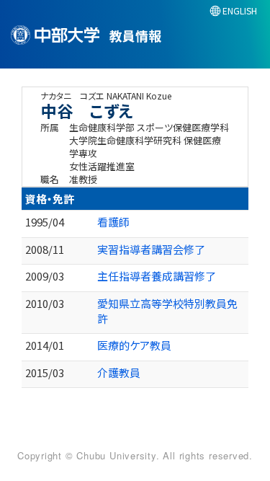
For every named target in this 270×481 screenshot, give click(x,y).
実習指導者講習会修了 (151, 249)
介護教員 (118, 372)
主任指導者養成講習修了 (156, 275)
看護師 (113, 221)
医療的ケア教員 (134, 345)
